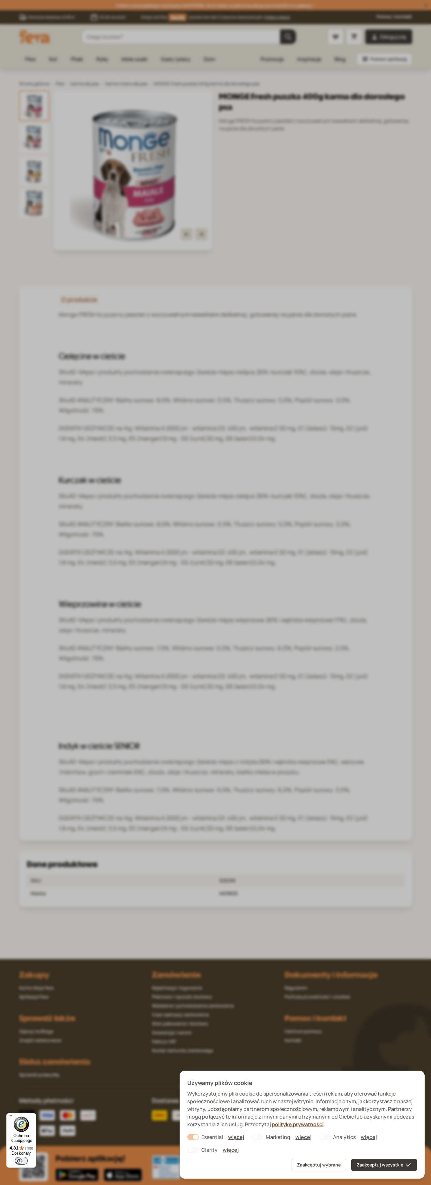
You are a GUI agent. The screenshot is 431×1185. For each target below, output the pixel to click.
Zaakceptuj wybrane (319, 1165)
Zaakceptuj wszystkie (380, 1165)
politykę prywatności (297, 1124)
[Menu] (10, 1117)
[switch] (21, 1161)
